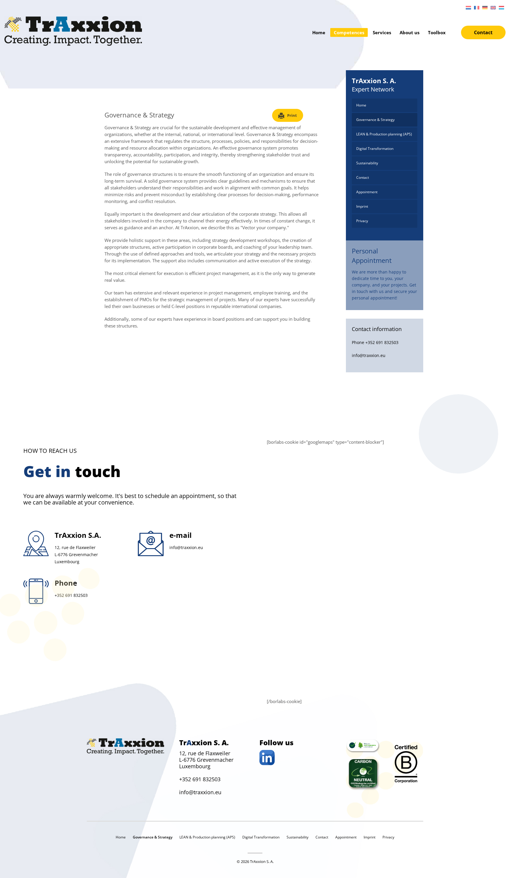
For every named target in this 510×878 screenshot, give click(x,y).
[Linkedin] (298, 757)
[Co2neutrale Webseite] (363, 746)
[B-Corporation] (406, 764)
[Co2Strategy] (363, 773)
